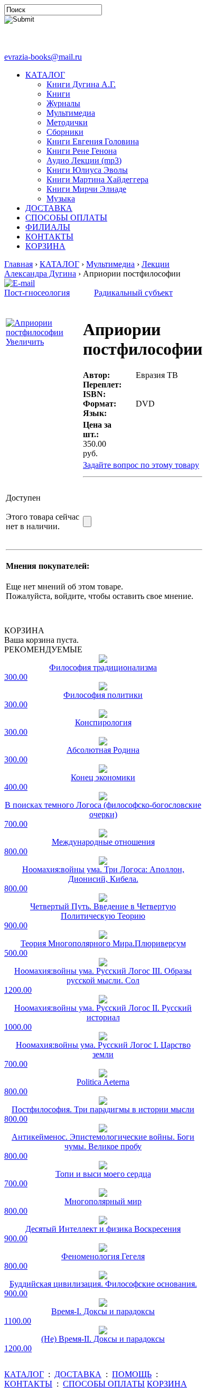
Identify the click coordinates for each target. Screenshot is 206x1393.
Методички (67, 122)
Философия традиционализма (103, 667)
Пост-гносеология (37, 292)
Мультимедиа (70, 112)
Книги (58, 93)
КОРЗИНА (45, 246)
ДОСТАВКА (48, 208)
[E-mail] (19, 280)
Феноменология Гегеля (103, 1256)
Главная (18, 264)
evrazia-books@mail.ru (43, 56)
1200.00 (18, 989)
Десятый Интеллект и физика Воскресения (103, 1228)
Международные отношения (103, 841)
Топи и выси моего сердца (103, 1173)
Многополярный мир (103, 1201)
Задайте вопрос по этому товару (141, 464)
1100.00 (17, 1320)
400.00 (15, 786)
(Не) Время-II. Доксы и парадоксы (103, 1338)
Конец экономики (103, 777)
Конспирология (103, 722)
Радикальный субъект (133, 292)
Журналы (63, 103)
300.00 (15, 676)
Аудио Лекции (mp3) (83, 160)
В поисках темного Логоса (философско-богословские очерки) (103, 809)
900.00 (15, 925)
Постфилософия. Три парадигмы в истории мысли (103, 1109)
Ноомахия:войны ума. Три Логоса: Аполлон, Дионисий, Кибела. (103, 874)
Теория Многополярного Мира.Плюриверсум (103, 943)
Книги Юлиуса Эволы (87, 169)
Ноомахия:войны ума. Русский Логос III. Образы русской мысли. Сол (103, 975)
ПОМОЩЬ (132, 1374)
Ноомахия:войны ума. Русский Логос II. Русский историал (103, 1012)
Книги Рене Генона (81, 150)
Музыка (60, 198)
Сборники (64, 131)
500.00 (15, 952)
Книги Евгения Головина (92, 141)
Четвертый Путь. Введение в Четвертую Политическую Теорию (103, 911)
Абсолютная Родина (103, 749)
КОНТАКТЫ (49, 236)
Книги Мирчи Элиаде (86, 188)
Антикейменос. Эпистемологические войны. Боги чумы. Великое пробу (103, 1141)
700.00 (15, 823)
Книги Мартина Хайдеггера (97, 179)
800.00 (15, 851)
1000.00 (18, 1026)
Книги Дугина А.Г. (81, 84)
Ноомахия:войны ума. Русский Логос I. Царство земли (103, 1049)
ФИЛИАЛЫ (47, 227)
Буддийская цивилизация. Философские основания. (103, 1283)
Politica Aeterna (103, 1081)
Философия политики (103, 694)
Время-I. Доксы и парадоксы (103, 1311)
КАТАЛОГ (45, 74)
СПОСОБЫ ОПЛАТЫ (66, 217)
